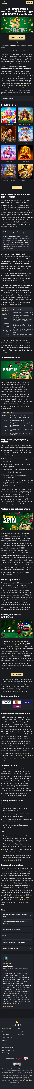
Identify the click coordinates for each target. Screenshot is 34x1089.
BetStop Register (6, 1053)
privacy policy (16, 758)
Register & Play (17, 187)
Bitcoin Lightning (13, 646)
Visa (12, 641)
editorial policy (22, 85)
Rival (2, 600)
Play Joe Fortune (17, 674)
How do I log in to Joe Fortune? (11, 929)
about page (18, 1003)
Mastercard (19, 641)
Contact (4, 1040)
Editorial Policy (6, 1034)
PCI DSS (18, 731)
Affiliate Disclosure (7, 1037)
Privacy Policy (21, 1032)
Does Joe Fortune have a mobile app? (13, 942)
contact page (26, 753)
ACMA (3, 396)
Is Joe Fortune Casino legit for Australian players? (14, 923)
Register (29, 2)
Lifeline (10, 860)
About (4, 1032)
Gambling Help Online (22, 897)
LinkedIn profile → (8, 1006)
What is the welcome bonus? (11, 936)
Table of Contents (8, 98)
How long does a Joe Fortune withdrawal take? (14, 915)
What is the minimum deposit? (11, 948)
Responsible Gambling (23, 902)
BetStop (14, 883)
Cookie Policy (21, 1034)
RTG (30, 597)
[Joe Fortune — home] (4, 2)
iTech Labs (15, 736)
